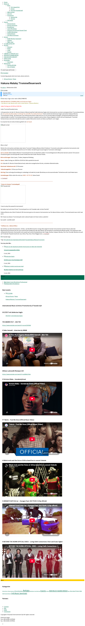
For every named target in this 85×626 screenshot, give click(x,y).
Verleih (9, 52)
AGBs (5, 610)
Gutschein (10, 62)
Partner (13, 19)
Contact (6, 606)
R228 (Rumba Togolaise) (14, 38)
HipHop (9, 40)
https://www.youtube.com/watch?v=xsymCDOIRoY (16, 325)
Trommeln (41, 240)
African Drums (11, 24)
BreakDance (10, 27)
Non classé (73, 591)
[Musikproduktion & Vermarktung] (14, 266)
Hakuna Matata (34, 240)
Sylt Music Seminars (13, 35)
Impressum (7, 611)
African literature (12, 25)
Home (5, 2)
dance (18, 240)
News (14, 79)
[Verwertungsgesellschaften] (23, 246)
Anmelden (7, 60)
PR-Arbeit (10, 20)
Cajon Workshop (12, 29)
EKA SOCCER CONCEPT (10, 57)
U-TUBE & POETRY (9, 43)
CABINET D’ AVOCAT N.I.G (11, 53)
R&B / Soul (10, 42)
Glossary (9, 47)
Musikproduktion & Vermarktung (13, 269)
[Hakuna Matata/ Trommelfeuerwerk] (9, 293)
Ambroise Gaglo (11, 240)
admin (4, 87)
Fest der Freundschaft (17, 10)
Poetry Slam (79, 591)
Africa (5, 240)
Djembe (22, 240)
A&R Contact (11, 12)
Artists (13, 9)
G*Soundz (27, 240)
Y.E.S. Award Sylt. (15, 7)
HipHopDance (11, 34)
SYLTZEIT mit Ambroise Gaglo (14, 316)
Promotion (10, 15)
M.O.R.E (6, 45)
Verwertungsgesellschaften (12, 250)
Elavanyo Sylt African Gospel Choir (17, 30)
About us (6, 4)
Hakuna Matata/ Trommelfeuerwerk (16, 299)
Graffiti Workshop (12, 32)
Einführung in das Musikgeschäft (13, 260)
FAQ (5, 608)
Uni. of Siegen (11, 67)
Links (8, 50)
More (8, 5)
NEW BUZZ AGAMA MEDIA (11, 55)
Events (6, 22)
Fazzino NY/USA (11, 65)
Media (9, 48)
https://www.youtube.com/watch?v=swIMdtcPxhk (16, 374)
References (7, 63)
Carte (81, 95)
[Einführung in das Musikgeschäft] (9, 256)
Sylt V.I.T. (9, 14)
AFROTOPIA (7, 58)
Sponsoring (14, 17)
